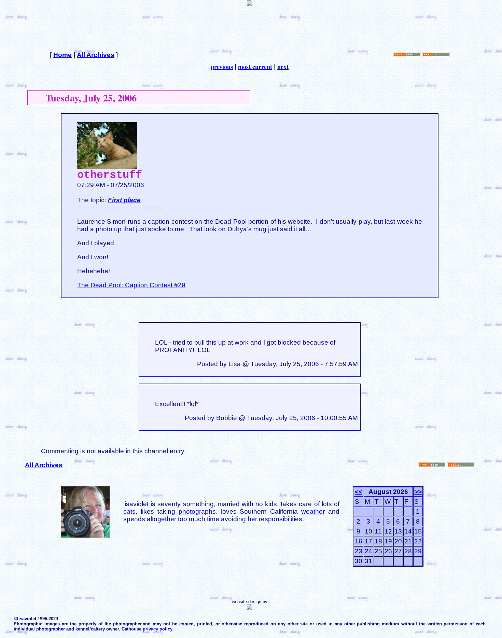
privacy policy (157, 629)
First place (124, 200)
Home (62, 54)
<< (358, 491)
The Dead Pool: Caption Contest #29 (131, 285)
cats (129, 511)
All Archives (95, 54)
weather (313, 511)
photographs (197, 511)
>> (418, 491)
